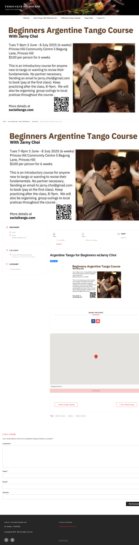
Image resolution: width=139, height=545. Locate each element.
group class (60, 416)
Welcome (26, 18)
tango (70, 416)
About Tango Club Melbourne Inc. (45, 18)
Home (4, 121)
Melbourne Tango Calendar (70, 18)
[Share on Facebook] (93, 321)
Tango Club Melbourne (22, 6)
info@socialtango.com (19, 237)
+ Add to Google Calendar (66, 405)
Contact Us (101, 18)
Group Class (35, 121)
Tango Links (88, 18)
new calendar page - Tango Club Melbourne (19, 121)
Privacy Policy (63, 540)
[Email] (98, 321)
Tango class (80, 416)
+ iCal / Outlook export (126, 405)
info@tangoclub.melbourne (68, 526)
